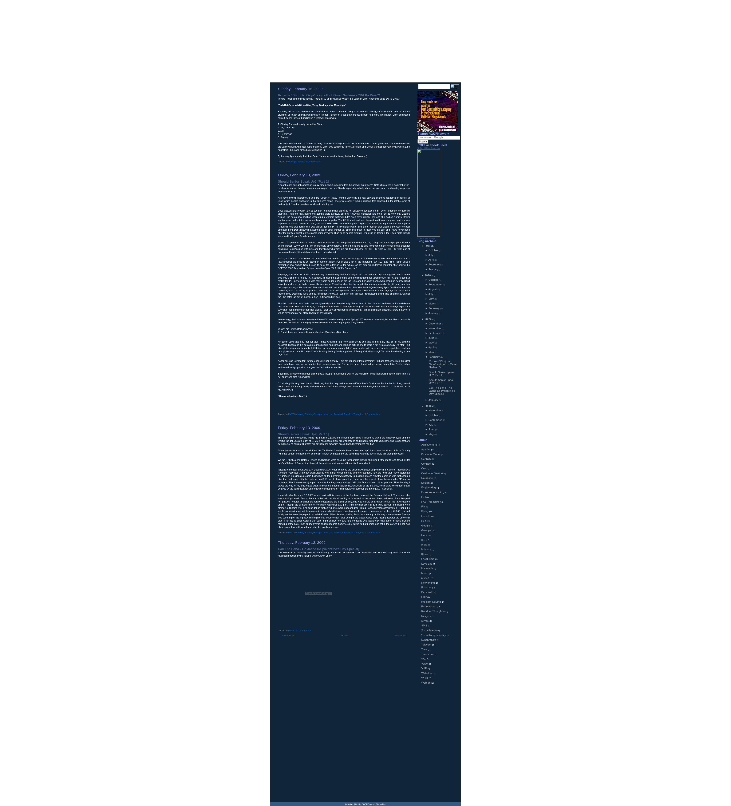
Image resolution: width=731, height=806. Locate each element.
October (434, 250)
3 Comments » (313, 161)
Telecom (426, 644)
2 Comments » (372, 532)
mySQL (426, 577)
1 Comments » (372, 414)
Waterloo (427, 673)
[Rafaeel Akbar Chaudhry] (428, 235)
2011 (428, 245)
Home (344, 635)
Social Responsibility (434, 635)
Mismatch (427, 568)
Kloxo (425, 554)
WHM (425, 677)
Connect (426, 463)
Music (301, 161)
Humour (426, 535)
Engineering (429, 487)
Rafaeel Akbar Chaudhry (428, 148)
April (431, 259)
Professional (429, 606)
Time (424, 649)
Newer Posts (288, 635)
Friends (308, 414)
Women (426, 682)
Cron (424, 468)
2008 (428, 405)
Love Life (327, 414)
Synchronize (429, 639)
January (434, 269)
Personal (338, 414)
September (436, 284)
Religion (426, 615)
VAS (424, 658)
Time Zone (428, 654)
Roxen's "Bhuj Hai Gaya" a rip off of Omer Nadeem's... (443, 364)
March (433, 303)
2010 (428, 275)
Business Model (431, 454)
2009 (428, 319)
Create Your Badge (426, 238)
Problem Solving (431, 601)
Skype (425, 620)
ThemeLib (380, 804)
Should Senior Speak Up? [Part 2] (303, 181)
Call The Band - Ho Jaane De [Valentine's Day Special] (318, 549)
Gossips (292, 161)
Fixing (425, 511)
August (432, 289)
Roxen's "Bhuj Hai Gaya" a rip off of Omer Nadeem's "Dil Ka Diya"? (329, 95)
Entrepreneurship (432, 492)
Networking (428, 582)
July (431, 254)
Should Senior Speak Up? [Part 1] (303, 434)
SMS (424, 625)
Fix (423, 506)
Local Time (428, 558)
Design (425, 482)
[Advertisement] (322, 166)
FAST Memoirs (295, 414)
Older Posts (400, 635)
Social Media (429, 630)
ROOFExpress (298, 8)
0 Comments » (303, 630)
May (431, 298)
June (432, 337)
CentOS (426, 458)
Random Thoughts (353, 414)
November (435, 328)
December (435, 323)
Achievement (429, 444)
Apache (426, 449)
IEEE (424, 539)
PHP (424, 596)
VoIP (424, 668)
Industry (426, 549)
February (434, 264)
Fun (424, 520)
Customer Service (432, 473)
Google (426, 525)
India (424, 544)
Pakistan (426, 587)
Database (427, 477)
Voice (425, 663)
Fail (423, 496)
